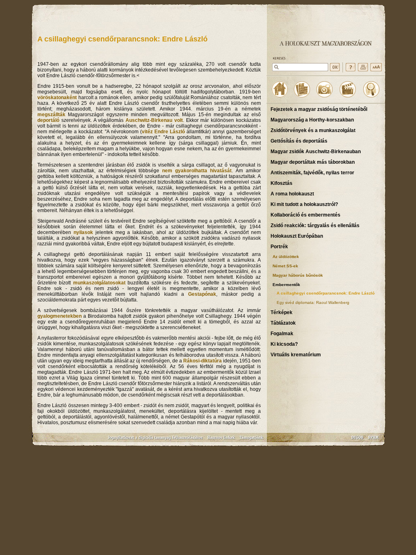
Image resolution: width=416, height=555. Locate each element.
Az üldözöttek (286, 256)
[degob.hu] (358, 440)
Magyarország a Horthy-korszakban (312, 120)
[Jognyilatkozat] (156, 440)
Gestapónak (202, 294)
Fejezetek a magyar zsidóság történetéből (319, 109)
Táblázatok (283, 323)
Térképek (281, 312)
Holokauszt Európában (297, 236)
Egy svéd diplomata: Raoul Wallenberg (313, 302)
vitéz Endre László (163, 131)
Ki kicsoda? (284, 344)
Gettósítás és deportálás (299, 141)
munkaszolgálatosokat (99, 283)
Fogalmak (282, 333)
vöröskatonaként (57, 97)
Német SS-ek (285, 266)
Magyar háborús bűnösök (298, 275)
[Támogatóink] (251, 440)
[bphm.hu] (374, 440)
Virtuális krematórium (296, 355)
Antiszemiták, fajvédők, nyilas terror (312, 173)
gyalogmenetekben (59, 316)
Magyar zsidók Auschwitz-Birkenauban (316, 151)
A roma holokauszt (292, 194)
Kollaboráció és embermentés (305, 215)
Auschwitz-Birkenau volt (154, 120)
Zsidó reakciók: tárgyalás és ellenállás (315, 225)
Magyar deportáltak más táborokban (313, 162)
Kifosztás (281, 183)
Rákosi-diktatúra (202, 361)
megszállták (51, 114)
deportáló (48, 120)
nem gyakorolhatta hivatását (197, 170)
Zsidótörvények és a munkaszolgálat (313, 130)
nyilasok (83, 232)
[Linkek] (221, 440)
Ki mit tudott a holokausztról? (304, 204)
